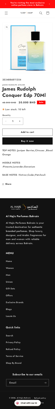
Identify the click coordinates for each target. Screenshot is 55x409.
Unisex (9, 281)
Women (10, 268)
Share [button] (8, 184)
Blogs (9, 309)
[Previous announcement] (5, 4)
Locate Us (11, 316)
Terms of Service (14, 356)
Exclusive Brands (14, 302)
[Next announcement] (49, 4)
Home (9, 261)
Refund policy (40, 398)
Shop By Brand (13, 363)
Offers (9, 295)
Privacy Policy (13, 342)
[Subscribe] (45, 382)
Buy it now (27, 141)
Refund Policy (13, 349)
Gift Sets (10, 288)
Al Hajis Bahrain (24, 398)
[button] (6, 13)
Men (8, 275)
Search (9, 335)
